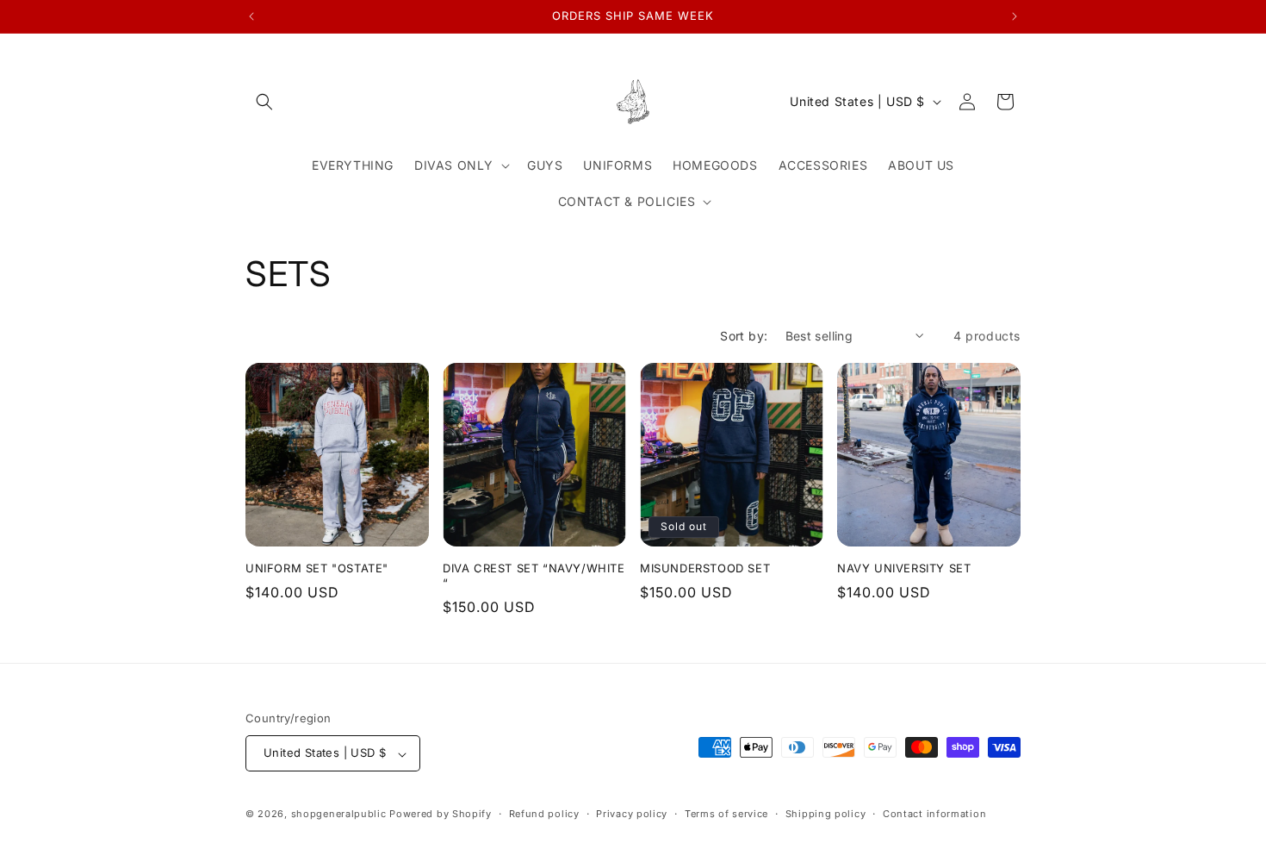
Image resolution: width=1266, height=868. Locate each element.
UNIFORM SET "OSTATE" (316, 568)
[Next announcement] (1014, 16)
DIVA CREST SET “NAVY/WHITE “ (534, 575)
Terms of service (726, 814)
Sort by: (743, 335)
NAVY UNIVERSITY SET (904, 568)
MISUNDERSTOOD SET (705, 568)
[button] (264, 102)
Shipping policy (825, 814)
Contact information (934, 814)
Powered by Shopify (440, 815)
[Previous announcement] (251, 16)
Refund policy (544, 814)
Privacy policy (631, 814)
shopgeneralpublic (339, 815)
